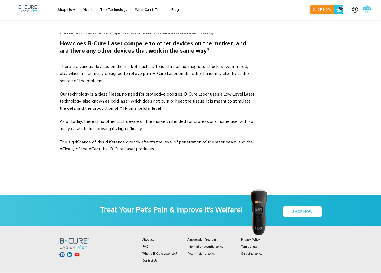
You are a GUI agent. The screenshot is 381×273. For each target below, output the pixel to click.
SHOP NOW (322, 10)
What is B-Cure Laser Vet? (159, 253)
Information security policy (205, 246)
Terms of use (249, 246)
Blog (175, 10)
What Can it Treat (149, 10)
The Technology (113, 10)
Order (341, 7)
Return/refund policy (201, 253)
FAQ (145, 246)
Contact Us (149, 260)
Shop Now (66, 10)
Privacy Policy (250, 240)
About (88, 10)
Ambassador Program (201, 240)
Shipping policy (251, 253)
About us (148, 240)
